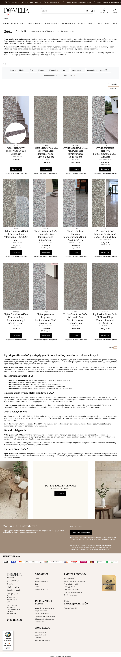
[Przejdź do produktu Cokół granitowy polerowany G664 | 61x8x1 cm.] (16, 120)
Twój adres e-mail (76, 527)
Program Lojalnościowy (42, 640)
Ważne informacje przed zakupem (75, 581)
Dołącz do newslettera (81, 532)
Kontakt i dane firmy (41, 581)
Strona (111, 347)
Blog (36, 584)
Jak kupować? (69, 578)
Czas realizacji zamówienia (73, 592)
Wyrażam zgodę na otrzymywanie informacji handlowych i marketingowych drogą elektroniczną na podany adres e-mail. (93, 539)
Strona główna (34, 31)
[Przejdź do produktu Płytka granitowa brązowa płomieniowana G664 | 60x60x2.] (105, 120)
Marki (37, 587)
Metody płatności (69, 587)
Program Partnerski (70, 608)
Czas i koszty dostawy (71, 589)
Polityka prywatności (42, 613)
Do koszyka (16, 169)
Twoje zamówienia (41, 632)
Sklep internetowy (60, 656)
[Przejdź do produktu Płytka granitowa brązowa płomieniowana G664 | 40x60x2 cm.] (45, 286)
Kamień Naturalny (48, 31)
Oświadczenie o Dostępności (44, 619)
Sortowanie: (112, 84)
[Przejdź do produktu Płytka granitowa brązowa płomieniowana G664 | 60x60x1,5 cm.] (75, 203)
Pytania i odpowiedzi (71, 584)
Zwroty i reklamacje (70, 595)
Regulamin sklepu (41, 611)
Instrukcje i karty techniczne (44, 608)
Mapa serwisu (39, 622)
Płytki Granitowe (62, 31)
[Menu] (12, 631)
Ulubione (38, 638)
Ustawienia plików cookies (44, 616)
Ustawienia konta (41, 635)
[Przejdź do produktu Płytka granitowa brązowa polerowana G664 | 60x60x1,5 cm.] (105, 203)
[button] (92, 11)
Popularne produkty (41, 589)
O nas (37, 578)
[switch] (8, 648)
